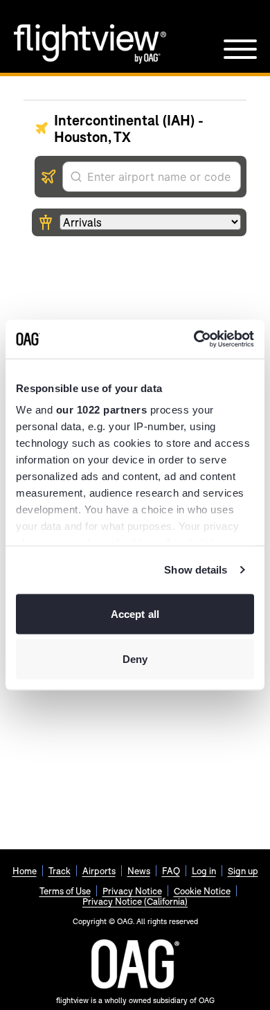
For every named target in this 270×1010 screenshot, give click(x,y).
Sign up (243, 870)
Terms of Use (65, 890)
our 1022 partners (101, 410)
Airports (99, 870)
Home (24, 870)
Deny (135, 659)
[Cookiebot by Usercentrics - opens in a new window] (194, 339)
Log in (204, 870)
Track (59, 870)
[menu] (240, 49)
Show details (195, 570)
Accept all (135, 613)
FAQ (171, 870)
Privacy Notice (132, 890)
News (138, 870)
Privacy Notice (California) (135, 901)
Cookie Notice (202, 890)
